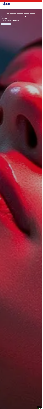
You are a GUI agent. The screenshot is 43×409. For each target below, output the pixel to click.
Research (26, 13)
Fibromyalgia (8, 13)
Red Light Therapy (21, 13)
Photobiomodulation (14, 13)
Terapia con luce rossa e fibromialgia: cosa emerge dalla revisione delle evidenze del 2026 (14, 17)
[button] (40, 408)
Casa (1, 6)
